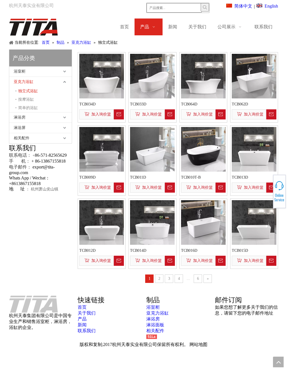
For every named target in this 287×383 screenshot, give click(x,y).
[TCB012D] (101, 222)
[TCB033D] (152, 75)
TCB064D (189, 104)
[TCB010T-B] (203, 148)
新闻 (82, 324)
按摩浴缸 (26, 99)
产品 (82, 319)
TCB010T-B (191, 177)
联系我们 (87, 330)
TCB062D (240, 104)
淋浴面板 (155, 324)
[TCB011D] (152, 148)
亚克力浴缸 (23, 82)
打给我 (266, 191)
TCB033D (138, 104)
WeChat (266, 188)
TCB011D (138, 177)
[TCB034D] (101, 75)
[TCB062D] (254, 75)
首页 (82, 307)
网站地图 (198, 344)
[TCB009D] (101, 148)
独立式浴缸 (28, 91)
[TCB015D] (254, 222)
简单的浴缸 (28, 108)
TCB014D (138, 250)
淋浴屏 (20, 128)
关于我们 (87, 313)
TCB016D (189, 250)
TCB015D (240, 250)
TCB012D (87, 250)
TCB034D (87, 104)
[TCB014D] (152, 222)
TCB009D (87, 177)
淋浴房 (20, 117)
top (278, 362)
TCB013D (240, 177)
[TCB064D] (203, 75)
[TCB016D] (203, 222)
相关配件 (21, 138)
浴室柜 (20, 71)
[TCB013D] (254, 148)
